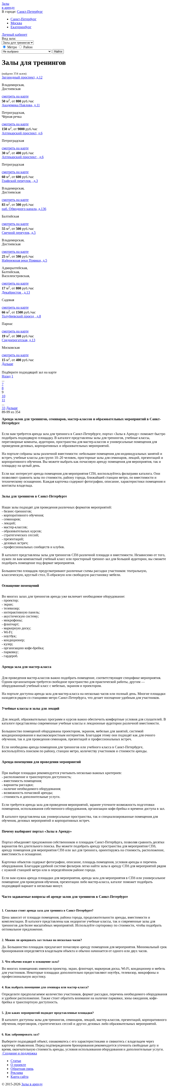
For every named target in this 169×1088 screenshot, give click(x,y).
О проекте (18, 1065)
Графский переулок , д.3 (20, 181)
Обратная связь (22, 1069)
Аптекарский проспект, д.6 (22, 133)
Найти (58, 51)
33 (3, 408)
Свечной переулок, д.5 (19, 232)
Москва (16, 23)
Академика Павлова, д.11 (21, 105)
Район (28, 47)
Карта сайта (19, 1077)
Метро (12, 47)
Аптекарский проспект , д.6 (23, 157)
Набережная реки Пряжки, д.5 (24, 260)
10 (3, 396)
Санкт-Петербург (30, 11)
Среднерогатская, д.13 (18, 340)
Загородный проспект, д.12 (22, 77)
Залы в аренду (32, 1084)
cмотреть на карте (15, 96)
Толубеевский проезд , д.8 (21, 316)
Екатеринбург (21, 27)
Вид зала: (9, 38)
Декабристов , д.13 (16, 292)
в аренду (8, 5)
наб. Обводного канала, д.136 (24, 209)
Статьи (16, 1061)
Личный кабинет (14, 34)
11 (3, 400)
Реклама (17, 1073)
